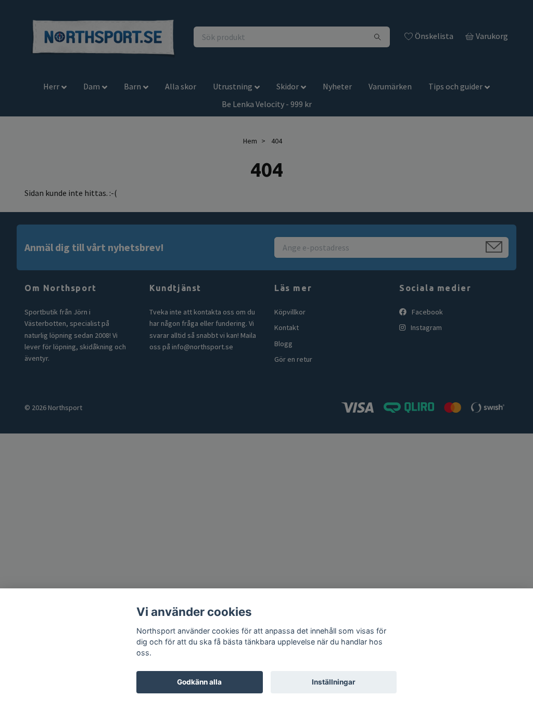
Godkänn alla (199, 682)
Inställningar (334, 682)
